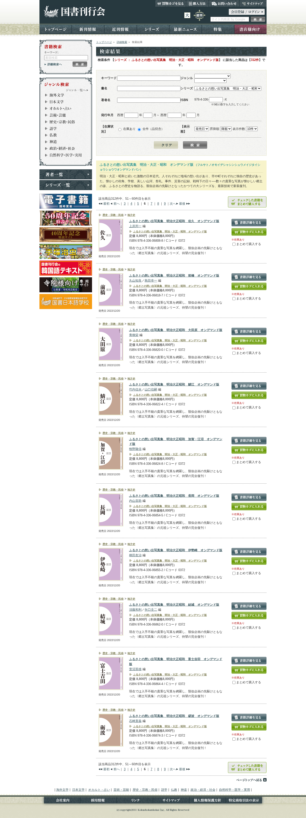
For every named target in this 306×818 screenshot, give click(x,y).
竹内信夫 (135, 389)
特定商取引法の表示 (246, 801)
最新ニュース (185, 29)
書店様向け (250, 29)
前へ (117, 203)
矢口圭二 (151, 609)
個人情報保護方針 (207, 801)
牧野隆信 (135, 449)
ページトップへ (251, 779)
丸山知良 (135, 280)
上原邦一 (135, 226)
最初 (106, 203)
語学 (63, 128)
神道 (63, 142)
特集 (218, 29)
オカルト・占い (63, 108)
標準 (199, 15)
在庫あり (129, 129)
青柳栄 (133, 335)
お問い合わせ (224, 3)
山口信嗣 (151, 389)
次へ (173, 203)
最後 (182, 203)
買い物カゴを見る (170, 3)
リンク (135, 801)
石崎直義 (135, 721)
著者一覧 (65, 174)
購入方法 (197, 3)
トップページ (55, 29)
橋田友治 (135, 555)
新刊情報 (88, 29)
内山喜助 (135, 501)
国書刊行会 (74, 11)
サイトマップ (253, 3)
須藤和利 (135, 609)
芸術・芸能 (63, 115)
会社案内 (59, 801)
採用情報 (98, 801)
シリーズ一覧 (65, 185)
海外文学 (63, 95)
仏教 (63, 135)
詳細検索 (122, 42)
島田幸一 (151, 280)
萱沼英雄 (135, 669)
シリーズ (153, 29)
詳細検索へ (53, 64)
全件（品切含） (153, 129)
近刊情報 (120, 29)
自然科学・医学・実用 (63, 155)
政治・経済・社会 (63, 148)
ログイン (247, 12)
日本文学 (63, 101)
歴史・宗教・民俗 (63, 121)
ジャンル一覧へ (77, 90)
